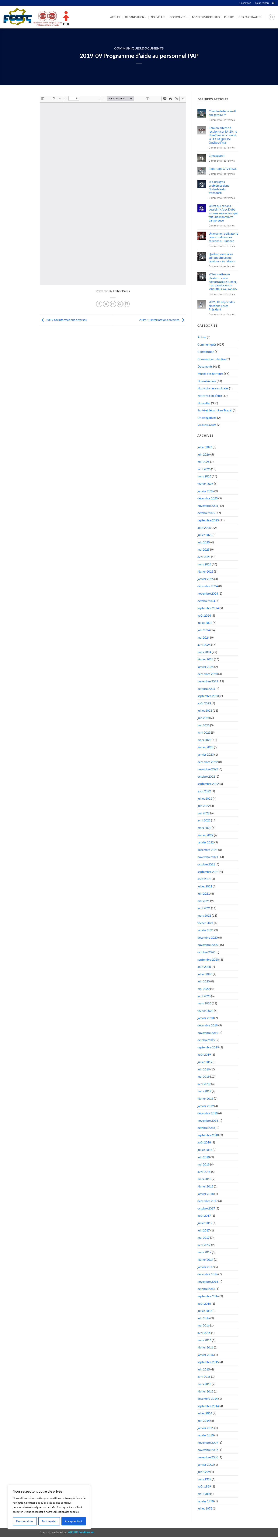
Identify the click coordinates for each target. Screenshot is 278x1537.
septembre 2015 (208, 1362)
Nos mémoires (206, 381)
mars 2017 (204, 1252)
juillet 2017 (204, 1223)
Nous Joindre (262, 2)
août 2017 (204, 1215)
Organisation (134, 17)
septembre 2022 (208, 783)
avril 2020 (203, 996)
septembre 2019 (208, 1047)
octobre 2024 (206, 601)
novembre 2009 (207, 1442)
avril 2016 (203, 1332)
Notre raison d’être (209, 395)
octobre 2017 (206, 1208)
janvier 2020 (205, 1018)
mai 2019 (203, 1076)
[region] (49, 1507)
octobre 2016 (206, 1288)
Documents (177, 17)
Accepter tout (73, 1521)
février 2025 (205, 571)
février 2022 (205, 835)
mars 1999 (204, 1479)
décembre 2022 (207, 762)
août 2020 (204, 966)
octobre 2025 (206, 513)
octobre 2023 (206, 688)
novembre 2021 (207, 857)
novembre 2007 (207, 1449)
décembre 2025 (207, 498)
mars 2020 (204, 1003)
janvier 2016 (205, 1354)
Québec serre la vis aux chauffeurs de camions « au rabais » (222, 257)
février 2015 (205, 1391)
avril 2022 (203, 820)
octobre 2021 (206, 864)
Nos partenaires (250, 17)
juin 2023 (203, 718)
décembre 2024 (207, 586)
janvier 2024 (205, 666)
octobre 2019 (206, 1040)
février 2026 (205, 483)
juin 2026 (203, 454)
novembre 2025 (207, 505)
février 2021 (205, 923)
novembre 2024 (207, 593)
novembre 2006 (207, 1457)
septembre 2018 (208, 1135)
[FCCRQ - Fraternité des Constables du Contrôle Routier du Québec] (36, 17)
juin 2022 (203, 805)
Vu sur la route (206, 425)
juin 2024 (203, 630)
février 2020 (205, 1010)
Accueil (115, 17)
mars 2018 (204, 1179)
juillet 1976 (204, 1508)
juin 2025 (203, 542)
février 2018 (205, 1186)
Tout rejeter (49, 1521)
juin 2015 (203, 1369)
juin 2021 (203, 893)
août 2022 (204, 791)
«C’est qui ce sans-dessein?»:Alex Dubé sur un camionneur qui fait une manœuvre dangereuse (223, 213)
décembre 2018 (207, 1113)
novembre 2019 (207, 1032)
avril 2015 (203, 1376)
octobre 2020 (206, 952)
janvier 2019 (205, 1106)
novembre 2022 (207, 769)
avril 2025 (203, 557)
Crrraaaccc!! (216, 155)
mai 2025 (203, 549)
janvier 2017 (205, 1267)
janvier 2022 (205, 842)
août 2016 (204, 1303)
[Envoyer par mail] (113, 304)
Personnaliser (24, 1521)
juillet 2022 (204, 798)
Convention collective (211, 359)
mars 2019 (204, 1091)
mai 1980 (203, 1493)
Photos (229, 17)
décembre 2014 (207, 1398)
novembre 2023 (207, 681)
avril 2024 (203, 644)
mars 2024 (204, 652)
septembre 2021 (208, 871)
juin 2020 (203, 981)
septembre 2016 (208, 1296)
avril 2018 (203, 1171)
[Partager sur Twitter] (106, 304)
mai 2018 (203, 1164)
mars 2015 (204, 1384)
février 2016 (205, 1347)
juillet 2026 (204, 447)
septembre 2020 (208, 959)
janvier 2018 (205, 1193)
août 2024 (204, 615)
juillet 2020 (204, 974)
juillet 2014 (204, 1413)
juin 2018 (203, 1157)
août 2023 (204, 703)
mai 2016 (203, 1325)
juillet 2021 (204, 886)
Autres (201, 337)
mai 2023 (203, 725)
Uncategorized (207, 417)
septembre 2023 (208, 696)
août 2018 (204, 1142)
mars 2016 (204, 1340)
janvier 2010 (205, 1435)
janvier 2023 (205, 754)
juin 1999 (203, 1471)
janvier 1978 (205, 1501)
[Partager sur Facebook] (99, 304)
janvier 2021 (205, 930)
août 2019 (204, 1054)
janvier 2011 (205, 1428)
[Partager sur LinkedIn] (126, 304)
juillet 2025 (204, 535)
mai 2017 (203, 1237)
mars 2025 (204, 564)
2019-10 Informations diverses (159, 319)
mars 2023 (204, 740)
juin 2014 (203, 1420)
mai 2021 (203, 901)
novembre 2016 (207, 1281)
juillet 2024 (204, 622)
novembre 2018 (207, 1120)
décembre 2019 (207, 1025)
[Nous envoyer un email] (273, 3)
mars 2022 (204, 827)
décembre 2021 (207, 849)
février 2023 (205, 747)
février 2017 (205, 1259)
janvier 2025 (205, 579)
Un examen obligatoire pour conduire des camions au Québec (223, 237)
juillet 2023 (204, 710)
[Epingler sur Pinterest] (120, 304)
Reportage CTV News (223, 168)
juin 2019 (203, 1069)
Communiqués (127, 48)
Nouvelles (158, 17)
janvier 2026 (205, 491)
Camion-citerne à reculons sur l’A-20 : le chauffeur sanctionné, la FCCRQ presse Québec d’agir (223, 135)
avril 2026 (203, 469)
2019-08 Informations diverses (66, 319)
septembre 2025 (208, 520)
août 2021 (204, 879)
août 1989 (204, 1486)
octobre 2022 (206, 776)
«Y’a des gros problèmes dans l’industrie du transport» (219, 187)
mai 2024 (203, 637)
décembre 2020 (207, 937)
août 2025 (204, 527)
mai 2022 (203, 813)
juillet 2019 (204, 1062)
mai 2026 (203, 461)
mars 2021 (204, 915)
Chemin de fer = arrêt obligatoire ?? (222, 112)
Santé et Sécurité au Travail (214, 410)
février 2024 (205, 659)
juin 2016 (203, 1318)
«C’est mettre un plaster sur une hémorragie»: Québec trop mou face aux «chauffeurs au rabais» (223, 281)
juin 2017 (203, 1230)
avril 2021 (203, 908)
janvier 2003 (205, 1464)
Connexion (245, 2)
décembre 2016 (207, 1274)
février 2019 (205, 1098)
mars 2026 (204, 476)
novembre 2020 (207, 944)
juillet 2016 (204, 1310)
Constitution (205, 351)
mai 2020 (203, 988)
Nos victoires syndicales (212, 388)
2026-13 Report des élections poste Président (222, 305)
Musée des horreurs (206, 17)
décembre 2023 (207, 674)
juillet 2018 (204, 1149)
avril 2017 (203, 1245)
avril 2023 (203, 732)
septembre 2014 (208, 1406)
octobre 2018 (206, 1127)
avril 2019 (203, 1084)
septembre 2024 (208, 608)
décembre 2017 (207, 1201)
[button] (272, 17)
